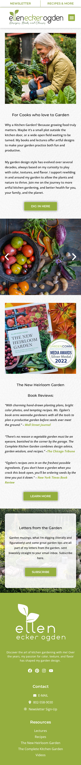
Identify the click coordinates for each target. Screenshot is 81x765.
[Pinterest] (37, 670)
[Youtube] (51, 670)
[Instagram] (44, 670)
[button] (71, 17)
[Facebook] (30, 670)
